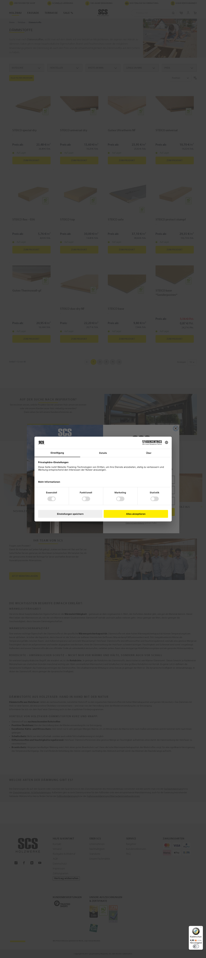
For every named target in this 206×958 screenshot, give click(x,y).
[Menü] (201, 928)
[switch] (196, 946)
